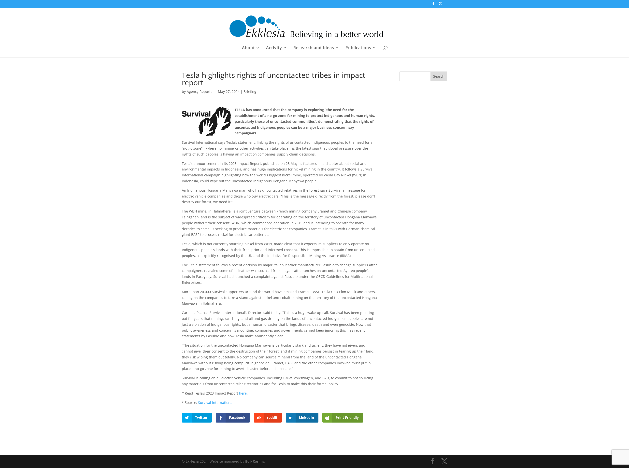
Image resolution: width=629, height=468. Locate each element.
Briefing (249, 91)
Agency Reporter (200, 91)
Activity (274, 48)
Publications (358, 48)
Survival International (216, 402)
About (248, 48)
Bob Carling (255, 461)
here (243, 393)
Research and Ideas (313, 48)
